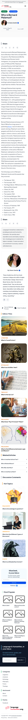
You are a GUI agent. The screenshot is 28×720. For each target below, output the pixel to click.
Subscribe (14, 582)
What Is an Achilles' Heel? (9, 367)
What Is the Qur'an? (7, 394)
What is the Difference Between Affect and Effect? (7, 637)
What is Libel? (5, 605)
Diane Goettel (13, 22)
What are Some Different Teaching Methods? (19, 621)
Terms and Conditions (12, 717)
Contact (5, 695)
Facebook (5, 703)
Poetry (4, 559)
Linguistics (6, 531)
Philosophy (5, 419)
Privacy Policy (4, 717)
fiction (10, 126)
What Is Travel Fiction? (8, 340)
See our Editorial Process (8, 308)
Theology (4, 392)
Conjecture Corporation (16, 715)
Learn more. (21, 2)
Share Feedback (21, 308)
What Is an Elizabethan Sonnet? (12, 562)
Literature (4, 338)
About (4, 693)
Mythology (5, 365)
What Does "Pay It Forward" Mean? (12, 422)
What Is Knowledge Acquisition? (12, 509)
